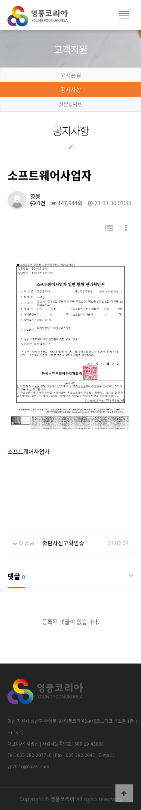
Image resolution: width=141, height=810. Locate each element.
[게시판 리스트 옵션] (126, 227)
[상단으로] (124, 793)
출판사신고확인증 (63, 543)
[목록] (109, 227)
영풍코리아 (45, 19)
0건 (40, 203)
